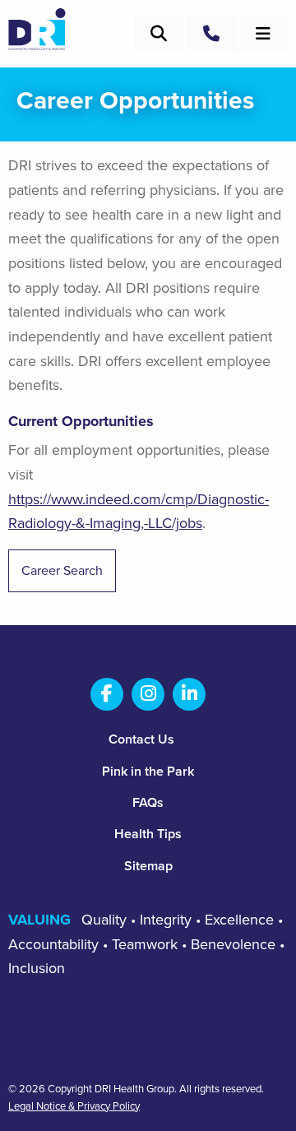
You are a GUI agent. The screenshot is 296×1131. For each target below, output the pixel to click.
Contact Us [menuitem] (141, 739)
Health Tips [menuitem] (148, 834)
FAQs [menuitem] (148, 803)
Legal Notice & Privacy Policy (74, 1106)
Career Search (62, 571)
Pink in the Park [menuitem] (148, 771)
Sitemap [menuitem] (148, 866)
